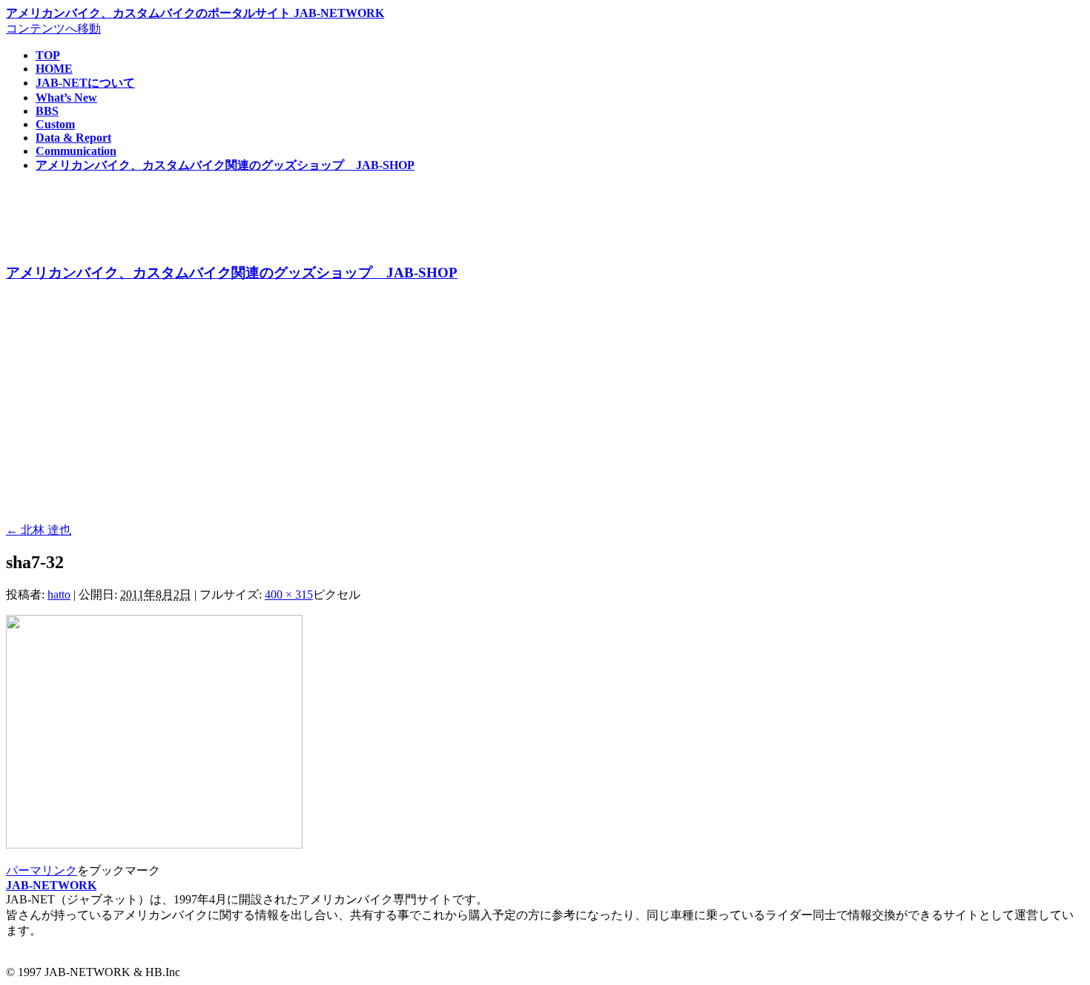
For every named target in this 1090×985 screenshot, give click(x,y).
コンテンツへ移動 (53, 28)
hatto (58, 594)
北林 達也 (38, 530)
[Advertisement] (451, 405)
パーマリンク (41, 870)
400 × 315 (289, 594)
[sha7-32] (154, 844)
